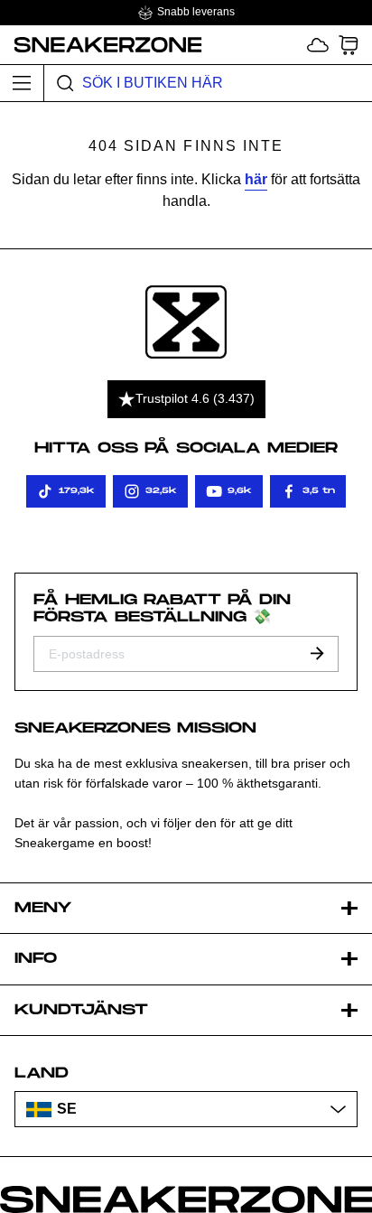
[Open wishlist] (317, 44)
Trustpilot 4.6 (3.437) (195, 398)
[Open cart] (348, 44)
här (256, 179)
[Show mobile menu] (22, 83)
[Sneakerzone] (186, 322)
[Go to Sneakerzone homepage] (101, 44)
